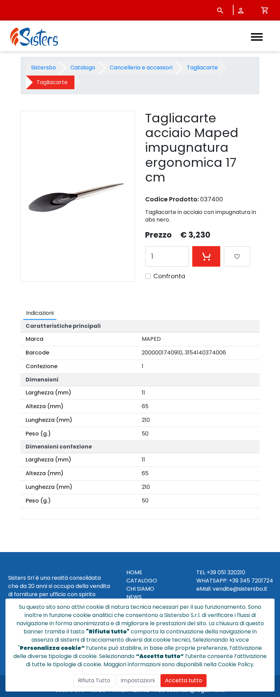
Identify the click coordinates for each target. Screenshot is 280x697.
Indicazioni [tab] (40, 313)
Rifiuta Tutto (94, 680)
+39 (233, 581)
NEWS (134, 597)
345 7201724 (256, 581)
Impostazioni (138, 680)
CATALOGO (141, 581)
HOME (134, 572)
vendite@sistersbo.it (240, 589)
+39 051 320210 (226, 572)
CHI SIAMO (140, 589)
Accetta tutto (183, 680)
